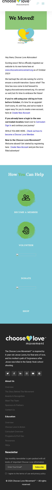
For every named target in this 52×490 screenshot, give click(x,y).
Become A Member (26, 212)
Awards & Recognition (15, 396)
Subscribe (39, 467)
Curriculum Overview (14, 431)
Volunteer (26, 245)
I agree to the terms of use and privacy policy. (27, 473)
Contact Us (10, 410)
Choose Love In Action (15, 427)
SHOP (26, 311)
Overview (9, 387)
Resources (10, 440)
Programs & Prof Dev (14, 436)
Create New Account (21, 113)
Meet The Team (12, 401)
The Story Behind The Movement (19, 391)
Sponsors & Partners (14, 405)
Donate (26, 278)
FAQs (7, 445)
